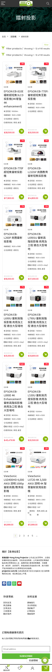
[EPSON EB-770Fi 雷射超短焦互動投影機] (38, 75)
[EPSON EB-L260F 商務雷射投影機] (14, 217)
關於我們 (7, 613)
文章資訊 (7, 608)
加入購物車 (21, 131)
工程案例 (7, 611)
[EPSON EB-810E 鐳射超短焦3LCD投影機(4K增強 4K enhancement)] (14, 75)
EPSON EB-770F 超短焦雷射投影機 (13, 172)
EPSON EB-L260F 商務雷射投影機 (13, 237)
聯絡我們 (31, 613)
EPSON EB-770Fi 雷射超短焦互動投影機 (38, 95)
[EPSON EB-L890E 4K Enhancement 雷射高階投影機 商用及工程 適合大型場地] (14, 375)
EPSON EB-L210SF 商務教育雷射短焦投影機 (38, 172)
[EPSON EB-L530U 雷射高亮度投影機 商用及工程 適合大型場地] (38, 375)
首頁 (4, 36)
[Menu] (3, 3)
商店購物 (7, 605)
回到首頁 (7, 602)
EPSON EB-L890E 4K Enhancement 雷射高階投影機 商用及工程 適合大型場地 (13, 400)
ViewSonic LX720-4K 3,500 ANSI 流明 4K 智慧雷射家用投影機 (37, 483)
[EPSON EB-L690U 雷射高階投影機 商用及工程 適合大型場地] (14, 298)
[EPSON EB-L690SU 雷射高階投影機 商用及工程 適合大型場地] (38, 217)
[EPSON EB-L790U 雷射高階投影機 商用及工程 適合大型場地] (38, 298)
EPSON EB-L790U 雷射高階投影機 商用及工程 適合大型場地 (37, 320)
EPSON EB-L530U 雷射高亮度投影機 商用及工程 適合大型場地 (37, 398)
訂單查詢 (31, 611)
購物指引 (31, 602)
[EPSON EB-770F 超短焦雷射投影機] (14, 152)
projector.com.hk (9, 571)
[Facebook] (4, 583)
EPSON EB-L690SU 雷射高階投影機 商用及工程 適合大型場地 (37, 241)
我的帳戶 (31, 608)
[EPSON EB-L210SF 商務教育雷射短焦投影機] (38, 152)
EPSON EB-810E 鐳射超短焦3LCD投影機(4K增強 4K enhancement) (13, 98)
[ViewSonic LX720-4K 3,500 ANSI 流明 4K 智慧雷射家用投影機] (38, 459)
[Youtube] (19, 583)
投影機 (13, 36)
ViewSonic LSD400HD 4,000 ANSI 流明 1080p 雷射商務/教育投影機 (14, 483)
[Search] (48, 3)
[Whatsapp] (14, 583)
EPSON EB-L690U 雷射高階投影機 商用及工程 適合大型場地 (13, 320)
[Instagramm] (9, 583)
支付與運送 (32, 605)
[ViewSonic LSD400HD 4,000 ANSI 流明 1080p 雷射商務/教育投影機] (14, 459)
